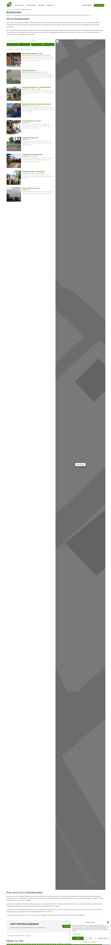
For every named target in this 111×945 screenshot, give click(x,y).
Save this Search (27, 49)
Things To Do (50, 5)
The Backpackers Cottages (31, 121)
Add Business (67, 926)
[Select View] (17, 49)
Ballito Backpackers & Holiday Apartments (36, 104)
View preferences (103, 938)
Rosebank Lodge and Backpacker (33, 171)
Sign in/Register (87, 5)
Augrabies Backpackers (30, 138)
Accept (78, 938)
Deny (90, 938)
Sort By (10, 49)
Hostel (45, 72)
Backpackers (27, 55)
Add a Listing (100, 5)
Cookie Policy (87, 942)
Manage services (77, 934)
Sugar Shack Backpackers (31, 188)
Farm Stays (34, 55)
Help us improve (26, 936)
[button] (108, 922)
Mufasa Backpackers (29, 70)
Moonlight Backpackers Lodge (32, 54)
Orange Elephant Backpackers (32, 154)
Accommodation (31, 5)
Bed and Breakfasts (36, 72)
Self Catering (47, 55)
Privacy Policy (93, 942)
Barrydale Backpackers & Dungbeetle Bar (36, 87)
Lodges (39, 55)
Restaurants (41, 5)
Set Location (20, 5)
